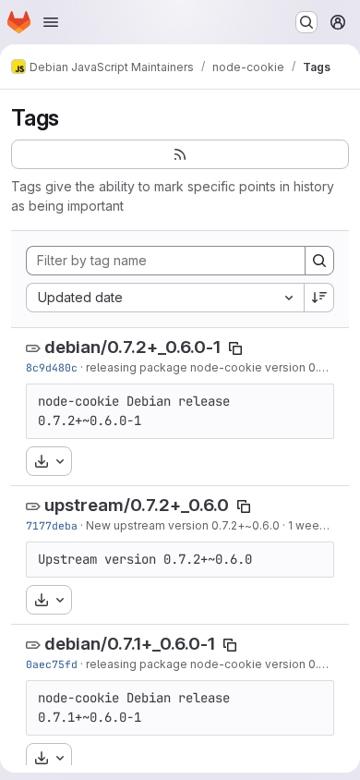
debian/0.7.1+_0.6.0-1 (129, 643)
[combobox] (165, 297)
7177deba (52, 525)
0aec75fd (52, 664)
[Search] (319, 260)
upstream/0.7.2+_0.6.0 (136, 505)
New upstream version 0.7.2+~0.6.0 (183, 525)
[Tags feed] (180, 154)
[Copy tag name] (235, 348)
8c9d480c (52, 367)
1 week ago (319, 525)
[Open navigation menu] (51, 22)
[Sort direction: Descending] (319, 297)
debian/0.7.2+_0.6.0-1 (132, 347)
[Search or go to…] (306, 22)
